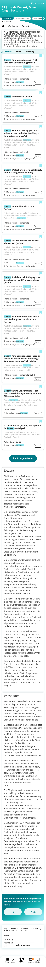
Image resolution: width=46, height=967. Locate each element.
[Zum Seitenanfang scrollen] (38, 951)
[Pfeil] (10, 18)
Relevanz (8, 52)
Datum (18, 52)
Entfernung (29, 52)
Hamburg (8, 939)
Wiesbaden (13, 26)
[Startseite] (3, 26)
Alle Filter (7, 21)
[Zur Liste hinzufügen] (41, 56)
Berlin (6, 935)
